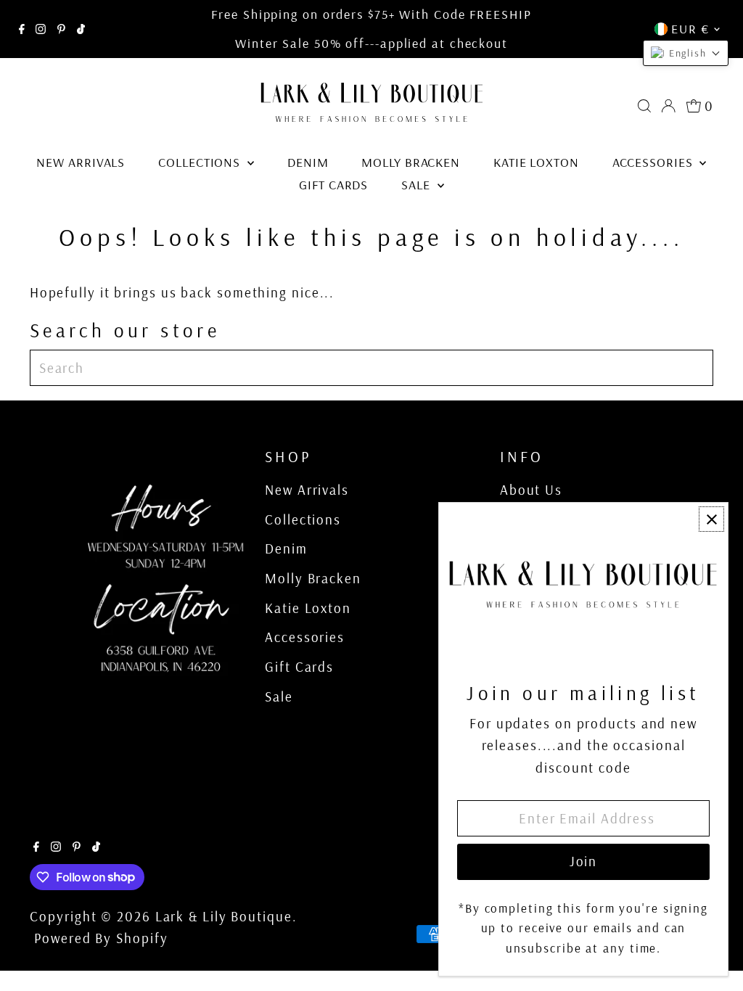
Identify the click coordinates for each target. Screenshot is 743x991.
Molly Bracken (410, 162)
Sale (417, 184)
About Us (531, 489)
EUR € (690, 28)
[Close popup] (711, 519)
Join (584, 861)
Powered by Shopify (101, 938)
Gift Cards (333, 184)
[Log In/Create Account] (668, 105)
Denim (308, 162)
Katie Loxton (536, 162)
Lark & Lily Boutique (223, 916)
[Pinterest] (61, 29)
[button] (686, 53)
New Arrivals (80, 162)
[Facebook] (21, 29)
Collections (201, 162)
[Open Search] (644, 105)
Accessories (654, 162)
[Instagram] (40, 29)
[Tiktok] (81, 29)
